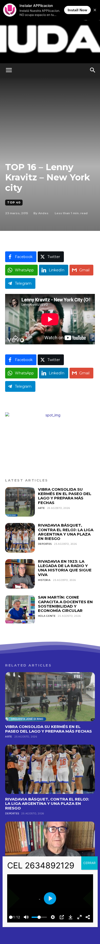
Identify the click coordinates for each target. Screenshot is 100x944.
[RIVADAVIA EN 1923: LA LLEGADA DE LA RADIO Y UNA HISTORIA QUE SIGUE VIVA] (20, 574)
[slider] (10, 917)
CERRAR (89, 863)
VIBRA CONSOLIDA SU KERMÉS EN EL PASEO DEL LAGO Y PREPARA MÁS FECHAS (64, 496)
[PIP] (62, 917)
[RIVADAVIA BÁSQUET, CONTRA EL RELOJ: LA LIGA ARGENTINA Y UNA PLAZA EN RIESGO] (20, 538)
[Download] (70, 917)
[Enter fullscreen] (79, 917)
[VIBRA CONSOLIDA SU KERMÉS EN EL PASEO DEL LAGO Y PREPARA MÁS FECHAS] (20, 502)
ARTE (41, 508)
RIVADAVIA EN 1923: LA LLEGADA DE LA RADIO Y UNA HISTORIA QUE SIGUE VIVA (65, 568)
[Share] (88, 917)
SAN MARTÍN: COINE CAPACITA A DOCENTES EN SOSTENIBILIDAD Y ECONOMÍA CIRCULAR (65, 604)
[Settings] (53, 917)
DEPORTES (45, 543)
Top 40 (14, 202)
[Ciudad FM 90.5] (50, 31)
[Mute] (26, 917)
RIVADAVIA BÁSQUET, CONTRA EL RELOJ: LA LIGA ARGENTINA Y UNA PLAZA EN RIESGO (65, 532)
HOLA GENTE (47, 615)
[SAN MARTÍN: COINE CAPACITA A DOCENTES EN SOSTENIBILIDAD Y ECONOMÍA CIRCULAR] (20, 610)
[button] (9, 70)
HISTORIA (44, 580)
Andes (43, 213)
